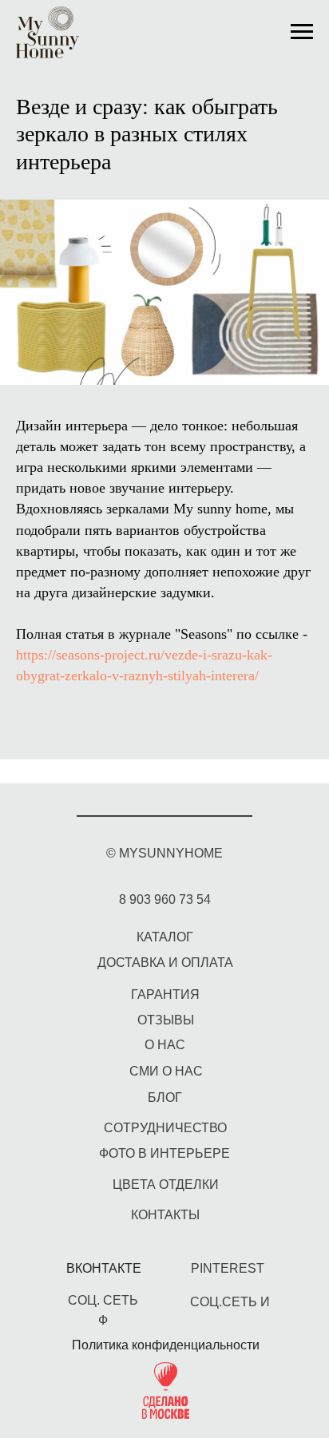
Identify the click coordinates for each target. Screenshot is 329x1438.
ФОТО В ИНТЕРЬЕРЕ (164, 1153)
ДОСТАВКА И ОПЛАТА (165, 962)
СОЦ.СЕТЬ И (230, 1302)
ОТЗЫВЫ (165, 1020)
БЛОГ (165, 1097)
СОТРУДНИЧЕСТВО (165, 1128)
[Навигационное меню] (302, 32)
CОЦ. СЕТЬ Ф (103, 1310)
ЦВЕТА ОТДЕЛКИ (166, 1184)
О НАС (165, 1045)
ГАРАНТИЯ (165, 994)
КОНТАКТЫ (165, 1215)
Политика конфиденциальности (166, 1345)
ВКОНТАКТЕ (103, 1268)
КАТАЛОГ (165, 937)
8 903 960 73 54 (165, 899)
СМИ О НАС (166, 1071)
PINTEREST (227, 1268)
